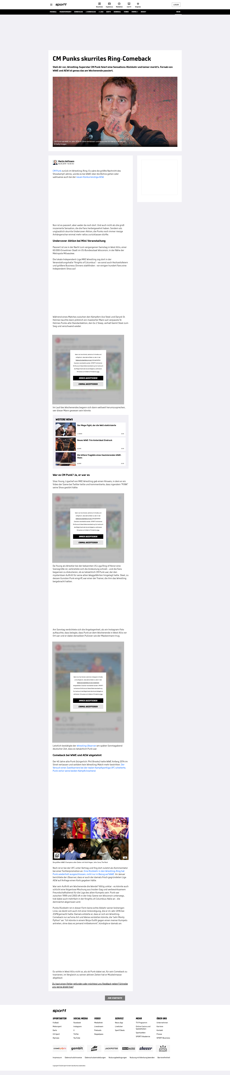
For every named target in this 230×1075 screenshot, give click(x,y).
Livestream (98, 1026)
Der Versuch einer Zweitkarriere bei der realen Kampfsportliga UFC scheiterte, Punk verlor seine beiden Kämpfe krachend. (89, 767)
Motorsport (57, 1026)
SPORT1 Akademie (143, 1036)
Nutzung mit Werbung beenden (142, 1057)
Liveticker (119, 1026)
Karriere (160, 1026)
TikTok (76, 1034)
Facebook (77, 1022)
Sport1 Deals (120, 1030)
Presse (159, 1034)
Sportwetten (141, 1033)
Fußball (56, 1022)
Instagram (77, 1026)
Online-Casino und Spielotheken (143, 1027)
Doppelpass (98, 1034)
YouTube (76, 1038)
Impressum (57, 1057)
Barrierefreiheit (164, 1057)
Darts (55, 1030)
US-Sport (56, 1034)
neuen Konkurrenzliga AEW (90, 177)
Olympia (56, 1038)
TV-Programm (141, 1022)
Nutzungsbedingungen (118, 1057)
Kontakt (160, 1030)
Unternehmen (162, 1022)
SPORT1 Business (163, 1038)
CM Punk (57, 170)
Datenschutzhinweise (73, 1057)
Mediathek (98, 1022)
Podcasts (97, 1030)
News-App (119, 1022)
